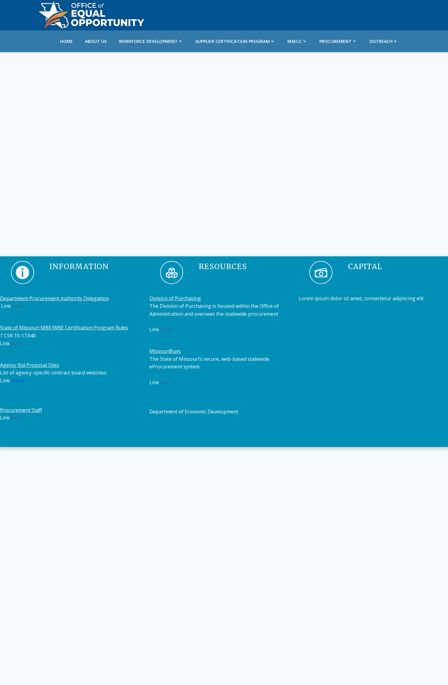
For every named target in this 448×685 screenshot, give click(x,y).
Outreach (381, 41)
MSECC (294, 41)
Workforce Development (148, 41)
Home (66, 41)
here (17, 306)
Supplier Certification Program (232, 41)
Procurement (335, 41)
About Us (96, 41)
